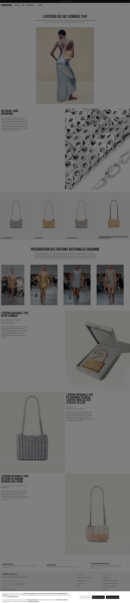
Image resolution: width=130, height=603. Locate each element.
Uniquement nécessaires (98, 597)
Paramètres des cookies (85, 597)
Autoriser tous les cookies (112, 597)
